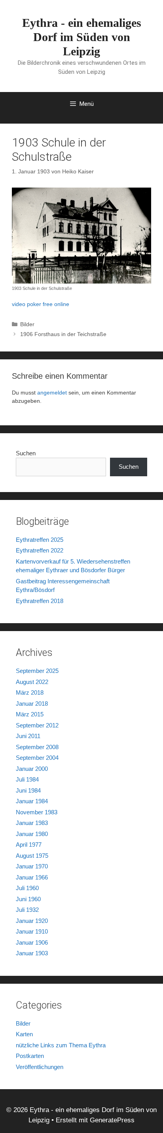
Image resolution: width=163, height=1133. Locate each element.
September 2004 (37, 757)
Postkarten (30, 1055)
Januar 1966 (32, 877)
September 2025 (37, 670)
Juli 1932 (27, 909)
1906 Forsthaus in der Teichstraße (63, 334)
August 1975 (32, 855)
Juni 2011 (28, 736)
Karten (24, 1034)
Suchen (26, 453)
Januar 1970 (32, 866)
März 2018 (30, 692)
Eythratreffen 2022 (39, 550)
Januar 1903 (32, 953)
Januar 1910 (32, 931)
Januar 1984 (32, 801)
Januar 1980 (32, 833)
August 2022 (32, 681)
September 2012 (37, 725)
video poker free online (40, 304)
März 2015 (30, 714)
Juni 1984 (28, 790)
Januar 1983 (32, 822)
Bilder (27, 324)
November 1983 (36, 812)
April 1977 (29, 844)
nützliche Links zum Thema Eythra (61, 1045)
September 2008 (37, 747)
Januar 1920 (32, 920)
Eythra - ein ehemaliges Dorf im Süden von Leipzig (81, 37)
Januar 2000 (32, 768)
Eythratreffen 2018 (39, 601)
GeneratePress (112, 1120)
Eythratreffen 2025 (39, 539)
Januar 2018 (32, 703)
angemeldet (52, 392)
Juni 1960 (28, 899)
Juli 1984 (27, 779)
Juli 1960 (27, 888)
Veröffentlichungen (39, 1066)
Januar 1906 (32, 942)
